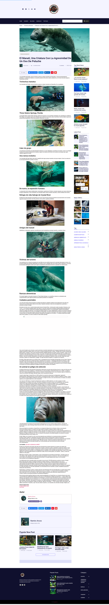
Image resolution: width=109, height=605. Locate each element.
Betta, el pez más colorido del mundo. (80, 109)
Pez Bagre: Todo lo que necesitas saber (62, 548)
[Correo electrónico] (41, 501)
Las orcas (21, 487)
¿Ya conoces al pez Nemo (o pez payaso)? (80, 78)
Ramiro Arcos (25, 65)
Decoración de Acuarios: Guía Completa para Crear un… (63, 590)
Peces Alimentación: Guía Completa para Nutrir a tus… (65, 584)
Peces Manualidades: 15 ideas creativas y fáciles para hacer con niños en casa (84, 163)
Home (20, 25)
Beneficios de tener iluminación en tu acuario (44, 547)
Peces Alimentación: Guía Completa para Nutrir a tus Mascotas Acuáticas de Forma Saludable (83, 148)
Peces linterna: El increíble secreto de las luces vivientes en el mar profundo (83, 169)
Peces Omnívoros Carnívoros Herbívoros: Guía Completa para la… (65, 577)
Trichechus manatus (28, 25)
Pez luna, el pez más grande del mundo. (80, 93)
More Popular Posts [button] (45, 554)
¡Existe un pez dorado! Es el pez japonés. (80, 124)
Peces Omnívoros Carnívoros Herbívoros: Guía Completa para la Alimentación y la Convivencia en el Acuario (83, 139)
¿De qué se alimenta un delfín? (33, 444)
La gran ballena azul (24, 486)
